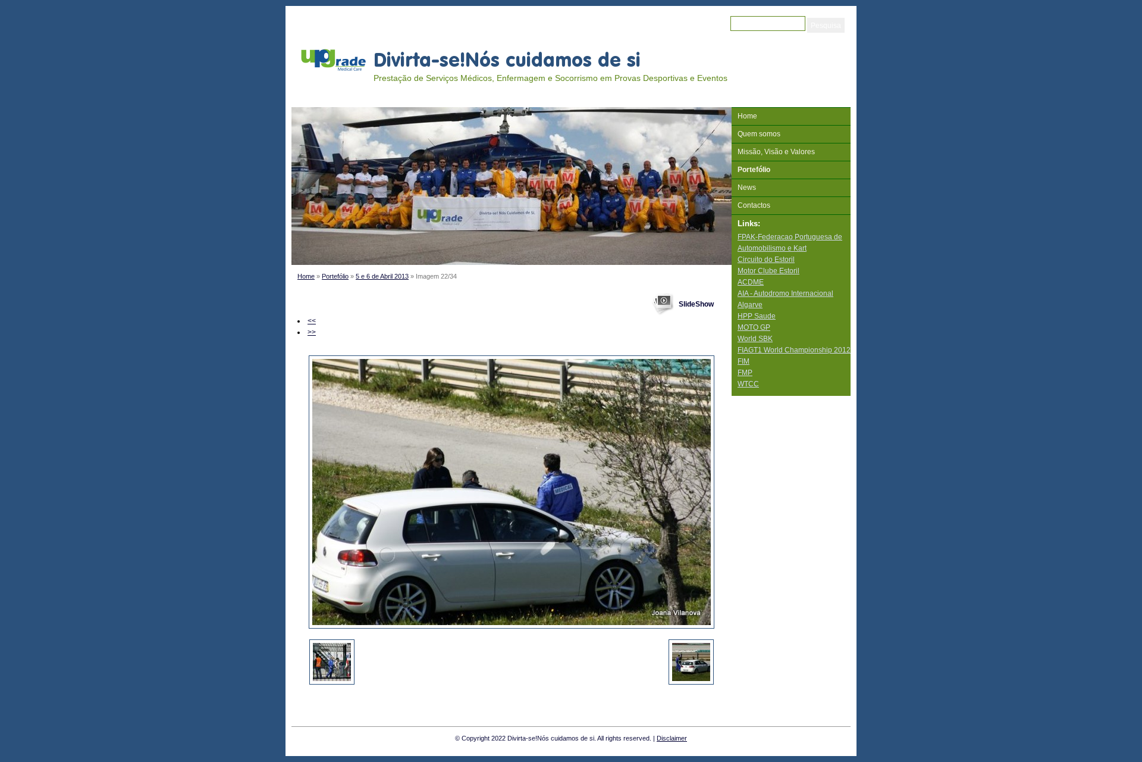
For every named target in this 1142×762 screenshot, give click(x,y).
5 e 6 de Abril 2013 (382, 276)
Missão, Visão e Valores (776, 152)
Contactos (754, 205)
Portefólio (335, 276)
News (747, 187)
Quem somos (759, 134)
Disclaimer (672, 738)
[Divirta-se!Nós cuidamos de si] (333, 59)
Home (306, 276)
